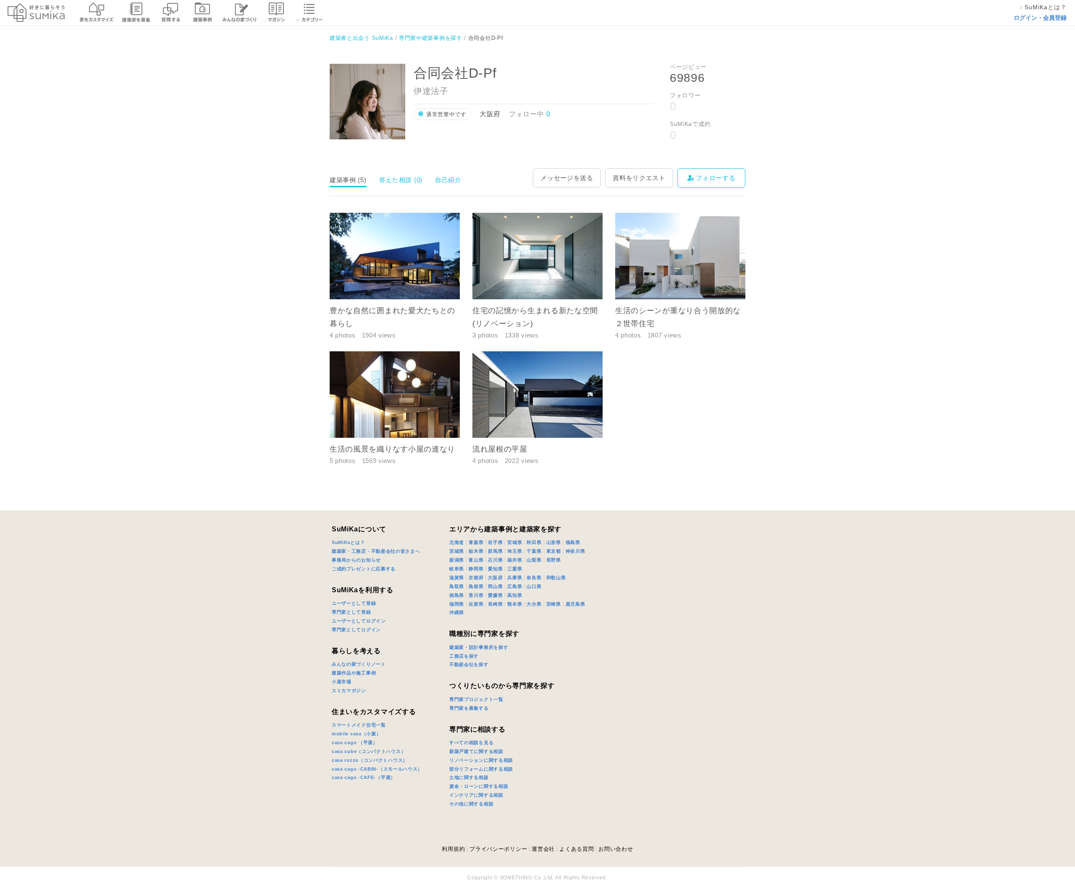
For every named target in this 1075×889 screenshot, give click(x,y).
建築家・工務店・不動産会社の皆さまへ (376, 551)
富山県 (476, 559)
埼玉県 (514, 551)
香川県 (476, 595)
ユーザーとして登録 (354, 603)
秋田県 (534, 542)
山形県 (553, 542)
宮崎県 (553, 604)
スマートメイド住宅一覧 (359, 724)
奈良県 (534, 577)
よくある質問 (576, 849)
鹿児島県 (575, 604)
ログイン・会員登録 (1040, 17)
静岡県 (476, 568)
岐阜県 (456, 568)
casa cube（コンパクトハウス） (369, 751)
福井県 (514, 559)
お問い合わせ (615, 849)
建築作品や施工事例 (354, 672)
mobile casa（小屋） (356, 733)
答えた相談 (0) (400, 179)
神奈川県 (575, 551)
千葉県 (534, 551)
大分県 (534, 604)
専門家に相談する (477, 729)
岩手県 (495, 542)
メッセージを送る (566, 177)
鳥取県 (456, 586)
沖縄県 (456, 612)
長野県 (553, 559)
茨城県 (456, 551)
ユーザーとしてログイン (359, 620)
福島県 (573, 542)
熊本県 (514, 604)
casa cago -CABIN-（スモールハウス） (377, 768)
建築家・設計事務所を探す (478, 647)
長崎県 (495, 604)
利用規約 (453, 849)
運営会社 (543, 849)
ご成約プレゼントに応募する (364, 568)
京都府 (476, 577)
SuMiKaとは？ (348, 542)
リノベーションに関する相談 (481, 760)
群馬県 (495, 551)
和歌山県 (556, 577)
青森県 (476, 542)
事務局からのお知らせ (356, 559)
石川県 (495, 559)
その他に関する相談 (471, 803)
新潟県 (456, 559)
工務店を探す (464, 656)
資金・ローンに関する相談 (478, 786)
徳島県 (456, 595)
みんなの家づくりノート (359, 664)
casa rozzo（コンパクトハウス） (370, 760)
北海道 (456, 542)
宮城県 (514, 542)
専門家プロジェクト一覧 (476, 699)
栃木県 (476, 551)
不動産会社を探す (469, 664)
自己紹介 (448, 179)
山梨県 (534, 559)
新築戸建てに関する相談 (476, 751)
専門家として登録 (351, 611)
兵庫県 (514, 577)
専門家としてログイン (356, 629)
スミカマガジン (349, 690)
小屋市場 (341, 681)
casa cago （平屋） (355, 742)
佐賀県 (476, 604)
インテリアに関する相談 (476, 794)
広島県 (514, 586)
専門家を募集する (469, 708)
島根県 (476, 586)
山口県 (534, 586)
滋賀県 (456, 577)
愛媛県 (495, 595)
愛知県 (495, 568)
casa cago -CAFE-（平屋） (364, 777)
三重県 (514, 568)
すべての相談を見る (471, 742)
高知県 (514, 595)
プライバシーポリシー (498, 849)
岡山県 (495, 586)
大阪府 (495, 577)
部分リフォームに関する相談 (481, 768)
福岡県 (456, 604)
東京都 (553, 551)
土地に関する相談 (469, 777)
